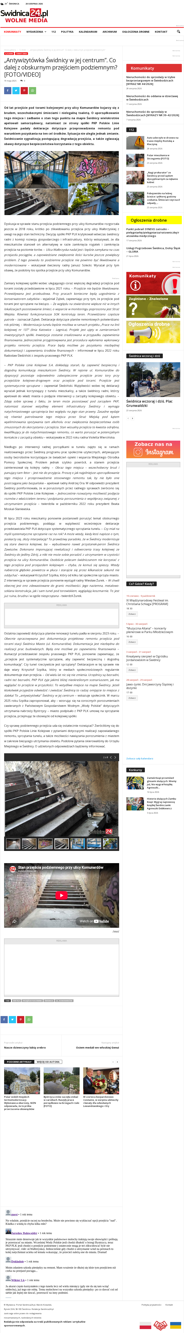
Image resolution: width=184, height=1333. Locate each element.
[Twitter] (16, 90)
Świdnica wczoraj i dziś (144, 356)
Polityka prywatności (151, 1304)
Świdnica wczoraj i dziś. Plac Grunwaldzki (149, 403)
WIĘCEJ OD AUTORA (48, 1061)
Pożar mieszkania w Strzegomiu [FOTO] (158, 157)
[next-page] (117, 1062)
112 (53, 31)
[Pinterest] (24, 90)
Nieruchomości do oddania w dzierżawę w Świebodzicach (152, 97)
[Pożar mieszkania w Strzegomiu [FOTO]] (135, 160)
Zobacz (132, 614)
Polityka (67, 31)
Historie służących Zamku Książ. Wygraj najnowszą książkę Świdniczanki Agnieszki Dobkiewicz (161, 803)
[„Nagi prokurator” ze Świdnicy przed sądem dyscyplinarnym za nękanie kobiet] (135, 177)
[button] (178, 32)
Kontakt (161, 31)
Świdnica (49, 1001)
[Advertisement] (61, 617)
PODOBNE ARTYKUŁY (19, 1061)
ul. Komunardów (64, 1001)
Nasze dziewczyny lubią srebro (25, 1047)
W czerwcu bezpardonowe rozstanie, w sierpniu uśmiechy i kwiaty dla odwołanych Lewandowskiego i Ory (100, 1101)
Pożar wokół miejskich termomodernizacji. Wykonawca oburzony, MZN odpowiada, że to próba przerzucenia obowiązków (20, 1103)
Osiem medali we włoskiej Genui (97, 1047)
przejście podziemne (32, 1001)
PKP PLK (16, 1001)
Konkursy (135, 770)
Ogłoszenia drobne (136, 31)
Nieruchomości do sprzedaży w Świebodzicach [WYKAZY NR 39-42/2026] (152, 113)
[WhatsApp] (32, 90)
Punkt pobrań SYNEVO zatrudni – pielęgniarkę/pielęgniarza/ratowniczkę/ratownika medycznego (152, 232)
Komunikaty (12, 31)
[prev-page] (113, 1062)
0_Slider (23, 50)
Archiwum (110, 31)
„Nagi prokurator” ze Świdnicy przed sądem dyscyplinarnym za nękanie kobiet (162, 177)
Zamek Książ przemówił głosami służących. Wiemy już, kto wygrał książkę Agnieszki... (161, 782)
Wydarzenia (34, 31)
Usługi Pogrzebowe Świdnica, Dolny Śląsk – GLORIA (153, 249)
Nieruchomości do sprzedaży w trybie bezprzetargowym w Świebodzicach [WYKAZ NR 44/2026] (150, 80)
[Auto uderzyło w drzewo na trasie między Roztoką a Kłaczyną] (135, 143)
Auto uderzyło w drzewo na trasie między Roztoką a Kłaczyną (162, 141)
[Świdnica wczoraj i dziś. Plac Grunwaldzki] (153, 379)
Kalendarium (88, 31)
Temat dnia (21, 53)
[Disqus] (62, 1158)
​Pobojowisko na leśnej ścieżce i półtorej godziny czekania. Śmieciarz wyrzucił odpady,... (163, 198)
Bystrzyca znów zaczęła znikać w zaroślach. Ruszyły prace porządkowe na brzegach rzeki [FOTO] (61, 1101)
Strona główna (10, 50)
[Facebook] (7, 90)
